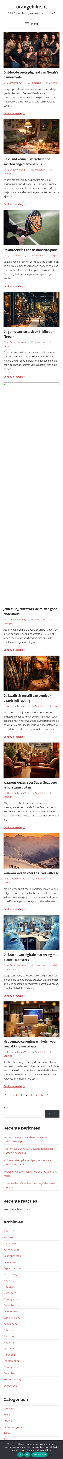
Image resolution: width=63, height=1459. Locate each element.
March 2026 (10, 1243)
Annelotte (36, 82)
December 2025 (12, 1255)
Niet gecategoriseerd (15, 1427)
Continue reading (13, 113)
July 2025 (9, 1280)
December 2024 (12, 1305)
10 (42, 1095)
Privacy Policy (39, 1454)
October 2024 (11, 1311)
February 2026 (11, 1249)
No (27, 1454)
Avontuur (9, 1408)
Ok (20, 1454)
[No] (59, 1449)
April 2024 (9, 1348)
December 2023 (12, 1373)
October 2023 (11, 1385)
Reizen (7, 882)
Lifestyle (53, 82)
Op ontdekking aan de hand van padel (31, 250)
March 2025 (10, 1293)
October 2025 (11, 1262)
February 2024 (11, 1360)
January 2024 (11, 1367)
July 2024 (9, 1330)
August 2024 (10, 1324)
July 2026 (9, 1231)
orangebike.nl (31, 7)
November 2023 (12, 1379)
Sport (55, 255)
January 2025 (11, 1299)
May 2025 (9, 1286)
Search (7, 1107)
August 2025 (10, 1274)
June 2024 (9, 1336)
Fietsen (7, 346)
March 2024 (10, 1354)
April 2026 (9, 1237)
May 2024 (9, 1342)
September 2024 (12, 1317)
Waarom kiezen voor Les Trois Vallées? (31, 873)
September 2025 (12, 1268)
